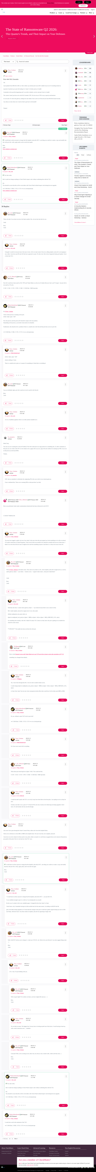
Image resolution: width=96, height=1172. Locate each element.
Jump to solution (8, 76)
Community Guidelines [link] (6, 1153)
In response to (9, 136)
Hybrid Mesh (19, 56)
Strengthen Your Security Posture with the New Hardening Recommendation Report (83, 130)
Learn (60, 13)
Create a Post (90, 52)
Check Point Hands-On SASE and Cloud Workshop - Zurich (83, 186)
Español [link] (66, 1151)
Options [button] (67, 56)
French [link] (66, 1153)
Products (52, 13)
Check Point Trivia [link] (21, 1153)
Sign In (92, 9)
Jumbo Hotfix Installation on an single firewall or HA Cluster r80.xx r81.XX (83, 137)
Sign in (20, 1163)
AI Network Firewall (29, 56)
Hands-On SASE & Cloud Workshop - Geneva (82, 217)
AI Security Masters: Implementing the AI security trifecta (82, 208)
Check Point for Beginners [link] (23, 1151)
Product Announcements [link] (54, 1155)
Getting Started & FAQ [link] (6, 1151)
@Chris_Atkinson (13, 569)
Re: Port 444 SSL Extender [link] (42, 56)
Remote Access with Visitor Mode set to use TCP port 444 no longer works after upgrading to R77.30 (39, 654)
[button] (79, 2)
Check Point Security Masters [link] (39, 1151)
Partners (82, 13)
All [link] (77, 155)
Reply (62, 120)
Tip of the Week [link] (36, 1153)
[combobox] (42, 61)
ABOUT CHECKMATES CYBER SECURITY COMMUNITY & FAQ (71, 9)
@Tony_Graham (9, 311)
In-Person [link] (89, 155)
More (90, 13)
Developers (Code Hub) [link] (54, 1153)
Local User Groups (71, 13)
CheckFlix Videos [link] (21, 1155)
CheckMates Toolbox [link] (53, 1151)
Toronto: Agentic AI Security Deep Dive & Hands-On (82, 176)
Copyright (47, 1170)
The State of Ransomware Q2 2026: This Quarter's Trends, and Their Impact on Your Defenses (83, 165)
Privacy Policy (50, 3)
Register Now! (12, 38)
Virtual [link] (82, 155)
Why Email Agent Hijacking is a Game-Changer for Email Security (83, 196)
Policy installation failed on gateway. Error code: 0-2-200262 (83, 124)
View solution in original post (10, 149)
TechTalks (35, 1155)
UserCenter (66, 1170)
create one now (30, 1165)
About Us (60, 1170)
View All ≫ (77, 111)
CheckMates (6, 56)
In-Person (77, 171)
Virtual (76, 158)
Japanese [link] (67, 1155)
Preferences (83, 5)
